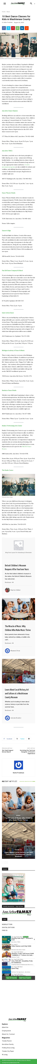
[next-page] (6, 862)
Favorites (18, 849)
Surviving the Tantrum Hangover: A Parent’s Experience (27, 752)
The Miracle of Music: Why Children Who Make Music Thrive (18, 628)
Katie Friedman (8, 22)
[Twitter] (8, 28)
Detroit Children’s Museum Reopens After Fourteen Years (17, 567)
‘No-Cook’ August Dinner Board (7, 751)
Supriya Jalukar (16, 590)
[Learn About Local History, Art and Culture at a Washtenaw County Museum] (18, 841)
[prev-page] (3, 862)
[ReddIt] (27, 28)
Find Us (4, 930)
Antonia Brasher (16, 718)
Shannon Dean (15, 651)
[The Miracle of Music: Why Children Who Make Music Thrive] (18, 804)
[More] (29, 739)
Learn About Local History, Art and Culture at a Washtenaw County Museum (17, 694)
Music (8, 12)
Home (3, 12)
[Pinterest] (13, 28)
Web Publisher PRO (14, 1062)
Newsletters (7, 924)
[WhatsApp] (18, 28)
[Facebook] (4, 28)
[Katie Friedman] (18, 765)
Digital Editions (8, 927)
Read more (8, 582)
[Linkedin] (22, 28)
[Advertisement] (18, 994)
